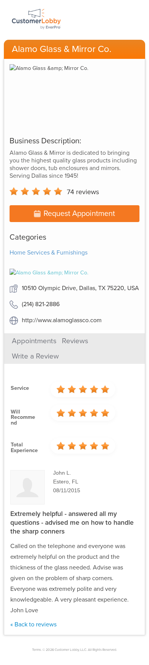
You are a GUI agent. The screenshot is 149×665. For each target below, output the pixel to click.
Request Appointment (79, 213)
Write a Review (35, 356)
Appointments (34, 341)
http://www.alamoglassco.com (62, 320)
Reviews (75, 341)
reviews (83, 192)
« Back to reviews (33, 624)
